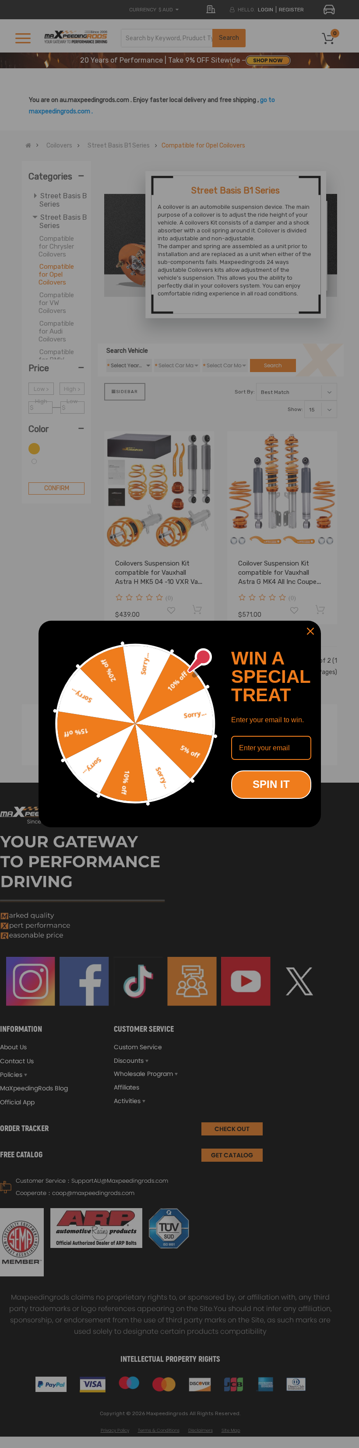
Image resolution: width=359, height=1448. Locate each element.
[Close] (310, 631)
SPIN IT (271, 784)
